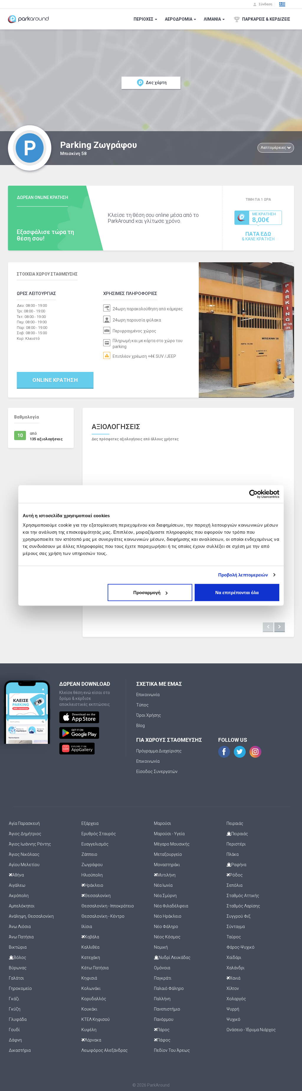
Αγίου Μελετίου (24, 864)
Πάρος (163, 1029)
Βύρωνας (18, 967)
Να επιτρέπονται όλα (237, 592)
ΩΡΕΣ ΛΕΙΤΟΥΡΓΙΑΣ (36, 293)
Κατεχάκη (90, 957)
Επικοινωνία (148, 694)
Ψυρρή (232, 1009)
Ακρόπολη (19, 895)
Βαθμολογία (26, 417)
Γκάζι (14, 998)
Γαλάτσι (16, 978)
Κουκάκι (89, 1009)
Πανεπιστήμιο (167, 1009)
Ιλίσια (86, 926)
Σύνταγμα (235, 926)
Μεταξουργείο (168, 854)
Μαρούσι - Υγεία (169, 833)
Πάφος (163, 1040)
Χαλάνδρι (235, 967)
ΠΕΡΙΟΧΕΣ (144, 19)
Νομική (161, 947)
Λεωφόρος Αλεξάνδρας (104, 1050)
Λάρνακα (93, 1040)
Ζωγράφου (92, 864)
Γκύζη (14, 1009)
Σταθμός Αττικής (242, 895)
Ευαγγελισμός (95, 844)
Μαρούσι (162, 823)
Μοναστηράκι (167, 864)
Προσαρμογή (146, 592)
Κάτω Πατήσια (95, 967)
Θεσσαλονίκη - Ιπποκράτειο (107, 906)
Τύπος (142, 705)
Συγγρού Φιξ (238, 916)
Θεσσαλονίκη (98, 895)
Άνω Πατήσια (21, 937)
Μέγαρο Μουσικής (172, 844)
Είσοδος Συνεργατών (157, 771)
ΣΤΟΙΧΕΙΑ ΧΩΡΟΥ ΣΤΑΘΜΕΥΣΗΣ (47, 274)
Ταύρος (233, 937)
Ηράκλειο (94, 885)
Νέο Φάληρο (166, 926)
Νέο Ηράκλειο (167, 916)
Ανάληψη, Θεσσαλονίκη (31, 916)
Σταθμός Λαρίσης (243, 906)
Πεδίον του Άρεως (172, 1050)
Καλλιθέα (90, 947)
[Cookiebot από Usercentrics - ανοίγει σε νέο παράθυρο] (253, 494)
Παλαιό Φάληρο (169, 988)
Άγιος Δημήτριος (25, 833)
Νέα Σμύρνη (165, 895)
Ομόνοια (162, 967)
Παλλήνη (162, 998)
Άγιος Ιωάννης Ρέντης (30, 844)
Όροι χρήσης (148, 715)
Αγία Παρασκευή (24, 823)
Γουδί (14, 1029)
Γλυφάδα (18, 1019)
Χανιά (235, 978)
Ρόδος (236, 875)
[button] (282, 4)
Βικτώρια (18, 947)
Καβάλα (92, 937)
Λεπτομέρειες (274, 147)
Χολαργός (236, 998)
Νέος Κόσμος (167, 937)
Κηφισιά (89, 978)
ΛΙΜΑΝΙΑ (213, 19)
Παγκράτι (162, 978)
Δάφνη (15, 1040)
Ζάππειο (89, 854)
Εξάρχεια (90, 823)
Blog (140, 725)
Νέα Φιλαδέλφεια (171, 906)
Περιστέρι (236, 844)
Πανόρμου (163, 1019)
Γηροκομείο (20, 988)
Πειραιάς (234, 823)
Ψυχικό (233, 1019)
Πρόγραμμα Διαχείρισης (159, 751)
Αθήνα (18, 875)
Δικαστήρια (20, 1050)
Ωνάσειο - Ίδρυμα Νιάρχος (251, 1029)
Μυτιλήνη (166, 875)
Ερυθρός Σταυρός (98, 833)
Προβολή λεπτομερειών (243, 575)
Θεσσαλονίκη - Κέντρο (102, 916)
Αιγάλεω (17, 885)
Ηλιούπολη (92, 875)
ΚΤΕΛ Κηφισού (95, 1019)
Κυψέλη (88, 1029)
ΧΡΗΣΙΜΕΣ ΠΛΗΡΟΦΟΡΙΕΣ (130, 293)
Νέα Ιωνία (163, 885)
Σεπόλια (234, 885)
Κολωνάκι (91, 988)
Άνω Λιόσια (20, 926)
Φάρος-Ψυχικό (240, 947)
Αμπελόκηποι (22, 906)
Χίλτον (232, 988)
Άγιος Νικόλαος (24, 854)
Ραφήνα (238, 864)
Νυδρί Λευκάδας (175, 957)
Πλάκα (232, 854)
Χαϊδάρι (233, 957)
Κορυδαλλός (93, 998)
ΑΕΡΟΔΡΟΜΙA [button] (179, 19)
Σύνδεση (265, 4)
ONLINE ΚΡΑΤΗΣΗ (55, 380)
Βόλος (20, 957)
